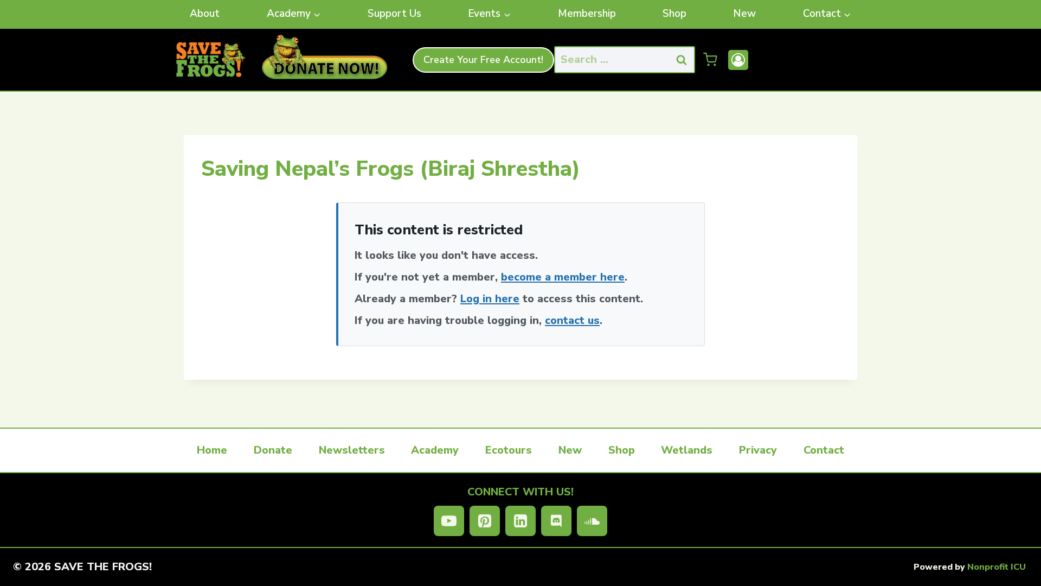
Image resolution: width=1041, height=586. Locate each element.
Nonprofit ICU (996, 567)
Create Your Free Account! (483, 59)
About (205, 14)
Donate (273, 450)
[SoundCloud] (592, 521)
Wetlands (686, 450)
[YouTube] (449, 521)
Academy (435, 450)
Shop (674, 14)
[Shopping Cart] (710, 60)
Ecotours (508, 450)
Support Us (394, 14)
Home (212, 450)
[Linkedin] (520, 521)
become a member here (563, 277)
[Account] (738, 60)
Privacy (758, 450)
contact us (572, 320)
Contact (824, 450)
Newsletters (352, 450)
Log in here (489, 298)
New (744, 14)
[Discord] (556, 521)
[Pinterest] (485, 521)
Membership (587, 14)
